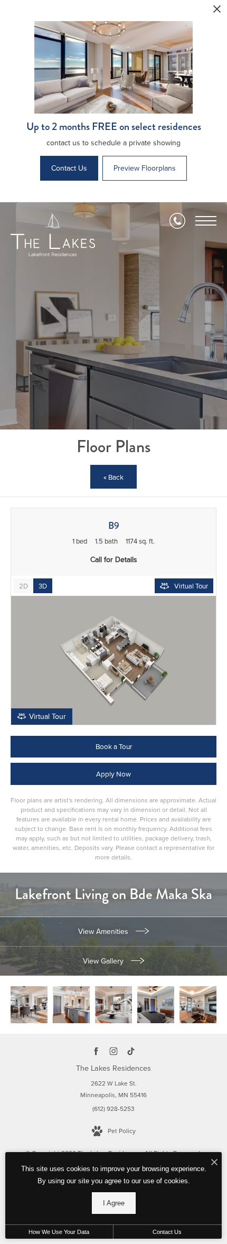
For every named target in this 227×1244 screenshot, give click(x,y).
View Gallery (104, 961)
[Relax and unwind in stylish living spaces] (29, 1004)
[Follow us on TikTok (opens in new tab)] (131, 1051)
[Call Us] (177, 221)
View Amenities (104, 931)
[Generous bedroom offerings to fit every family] (155, 1004)
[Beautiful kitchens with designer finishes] (71, 1004)
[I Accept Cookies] (214, 1163)
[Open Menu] (205, 221)
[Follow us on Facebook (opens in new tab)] (96, 1051)
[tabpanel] (113, 660)
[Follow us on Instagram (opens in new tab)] (113, 1051)
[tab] (23, 585)
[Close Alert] (217, 12)
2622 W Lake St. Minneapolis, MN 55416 (113, 1089)
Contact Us (167, 1232)
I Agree (114, 1203)
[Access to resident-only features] (197, 1004)
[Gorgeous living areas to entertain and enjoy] (113, 1004)
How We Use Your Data (59, 1232)
